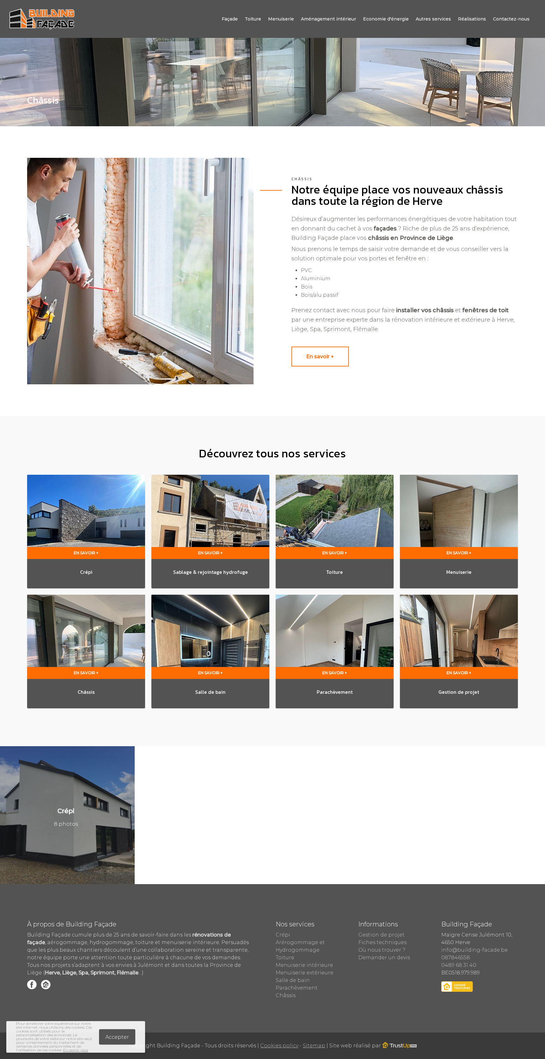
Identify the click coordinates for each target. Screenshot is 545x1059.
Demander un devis (384, 958)
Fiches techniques (382, 942)
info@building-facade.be (474, 950)
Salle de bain (293, 980)
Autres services (433, 19)
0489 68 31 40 (458, 965)
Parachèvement (297, 988)
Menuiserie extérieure (304, 973)
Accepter (117, 1037)
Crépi (283, 935)
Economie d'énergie (386, 19)
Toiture (253, 19)
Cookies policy (279, 1046)
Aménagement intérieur (328, 19)
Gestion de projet (381, 935)
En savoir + (320, 357)
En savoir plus (75, 1050)
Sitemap (314, 1046)
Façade (230, 19)
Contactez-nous (511, 19)
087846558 (455, 958)
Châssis (286, 995)
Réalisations (472, 19)
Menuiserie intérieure (304, 965)
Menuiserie (281, 19)
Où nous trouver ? (381, 950)
